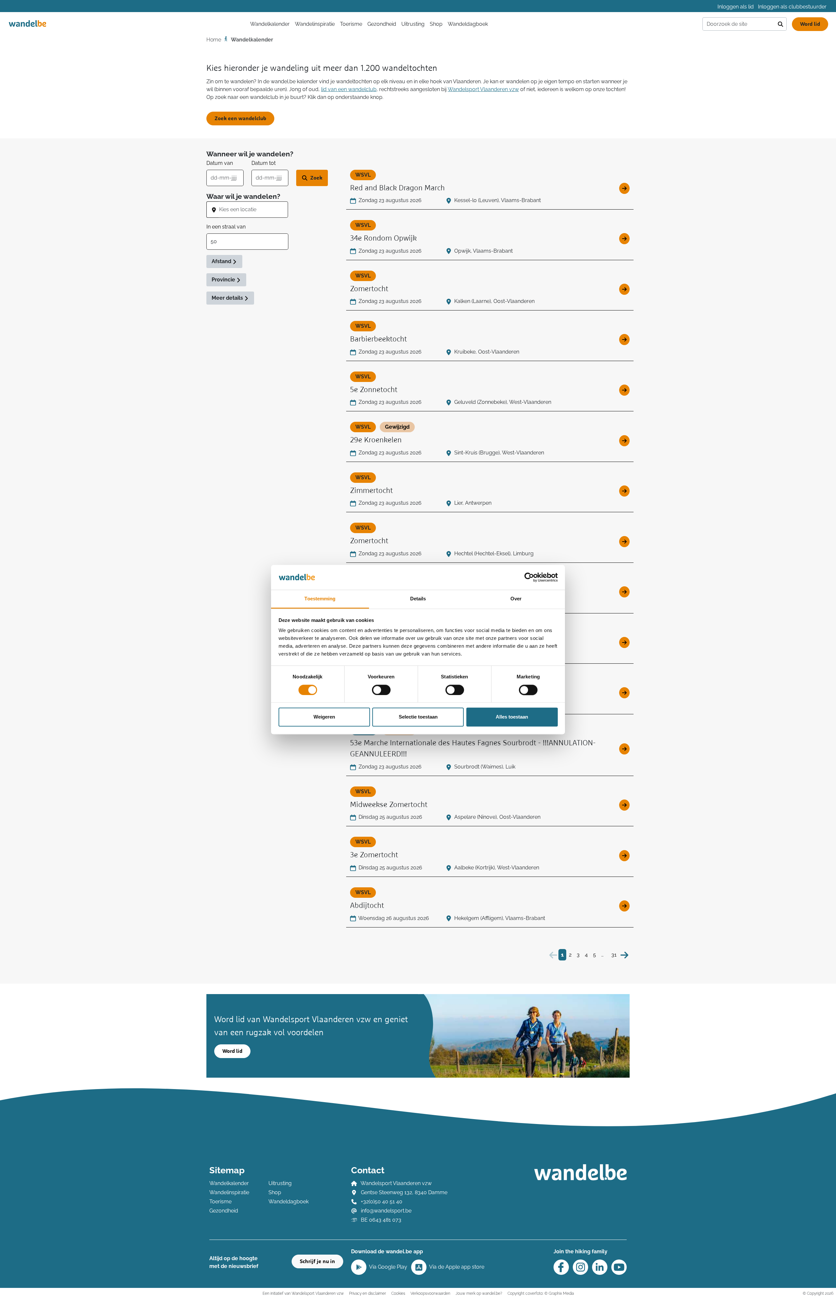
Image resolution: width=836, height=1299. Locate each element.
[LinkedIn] (599, 1267)
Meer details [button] (228, 298)
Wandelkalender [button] (270, 24)
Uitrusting (413, 24)
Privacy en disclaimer (367, 1293)
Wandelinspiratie (315, 24)
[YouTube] (619, 1267)
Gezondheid (381, 24)
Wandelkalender (229, 1183)
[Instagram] (580, 1267)
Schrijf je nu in (317, 1261)
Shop (436, 24)
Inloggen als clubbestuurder (792, 7)
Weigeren (324, 717)
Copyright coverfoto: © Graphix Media (540, 1293)
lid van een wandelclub (349, 89)
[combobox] (253, 209)
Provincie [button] (224, 280)
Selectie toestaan (418, 717)
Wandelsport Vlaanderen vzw (483, 89)
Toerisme (351, 24)
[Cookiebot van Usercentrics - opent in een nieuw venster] (529, 577)
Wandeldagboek (468, 24)
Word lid (810, 24)
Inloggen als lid (735, 7)
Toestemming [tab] (319, 599)
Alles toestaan (512, 717)
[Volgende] (624, 954)
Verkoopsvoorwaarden (430, 1293)
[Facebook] (561, 1267)
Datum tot (263, 163)
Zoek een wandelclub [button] (240, 118)
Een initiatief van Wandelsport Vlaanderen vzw (303, 1293)
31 (614, 955)
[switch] (381, 690)
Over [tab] (516, 599)
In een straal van (226, 227)
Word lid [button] (232, 1051)
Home (213, 40)
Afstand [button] (222, 261)
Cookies (398, 1293)
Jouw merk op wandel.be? (479, 1293)
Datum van (219, 163)
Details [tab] (418, 599)
